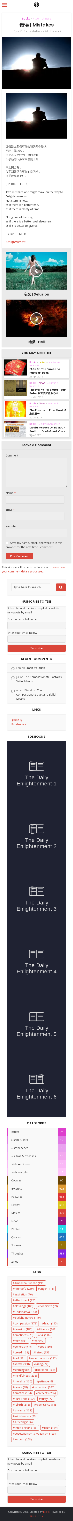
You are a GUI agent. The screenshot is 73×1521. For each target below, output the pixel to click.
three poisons (26, 1428)
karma (22, 1364)
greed (22, 1352)
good (46, 1346)
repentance (46, 1404)
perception (44, 1387)
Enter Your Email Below (22, 632)
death (50, 1323)
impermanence (44, 1358)
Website (11, 526)
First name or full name (22, 619)
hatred (42, 1352)
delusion (23, 1329)
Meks (46, 1511)
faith (21, 1341)
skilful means (26, 1416)
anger (47, 1288)
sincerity (23, 1410)
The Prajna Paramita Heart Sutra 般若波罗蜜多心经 (47, 391)
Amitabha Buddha (29, 1283)
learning (22, 1370)
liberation (45, 1370)
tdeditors (37, 31)
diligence (47, 1329)
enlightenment (16, 242)
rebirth (22, 1404)
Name (11, 493)
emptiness (24, 1335)
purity (47, 1399)
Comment (12, 455)
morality (23, 1381)
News (42, 383)
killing (42, 1364)
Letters (43, 362)
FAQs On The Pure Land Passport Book (44, 370)
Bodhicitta (48, 1306)
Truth (51, 1428)
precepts (47, 1393)
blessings (24, 1306)
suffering (24, 1422)
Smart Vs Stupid (36, 668)
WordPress (36, 1516)
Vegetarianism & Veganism (35, 1433)
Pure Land (25, 1399)
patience (46, 1381)
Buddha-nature (28, 1317)
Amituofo (24, 1288)
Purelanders (18, 724)
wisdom (23, 1439)
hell (20, 1358)
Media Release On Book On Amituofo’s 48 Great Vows (47, 429)
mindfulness (26, 1375)
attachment (25, 1300)
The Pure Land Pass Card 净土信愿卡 (47, 412)
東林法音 (16, 720)
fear (38, 1341)
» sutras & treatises (49, 424)
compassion (26, 1323)
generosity (24, 1346)
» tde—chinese (42, 18)
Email (10, 509)
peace (21, 1387)
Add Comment (53, 31)
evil (45, 1335)
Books (26, 18)
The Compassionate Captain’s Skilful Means (36, 694)
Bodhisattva (26, 1312)
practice (23, 1393)
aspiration (24, 1294)
